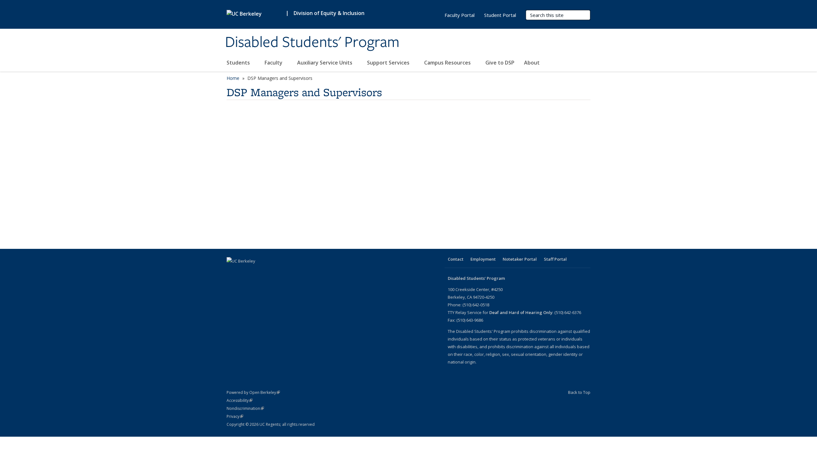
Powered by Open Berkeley (253, 392)
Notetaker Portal (520, 259)
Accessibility (239, 400)
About (532, 62)
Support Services (389, 62)
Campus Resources (448, 62)
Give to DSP (499, 62)
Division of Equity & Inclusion (329, 13)
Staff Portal (555, 259)
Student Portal (500, 15)
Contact (455, 259)
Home (233, 78)
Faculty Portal (460, 15)
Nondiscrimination (245, 408)
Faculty (274, 62)
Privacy (235, 416)
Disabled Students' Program (312, 42)
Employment (483, 259)
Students (239, 62)
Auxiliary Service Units (325, 62)
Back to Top (579, 392)
